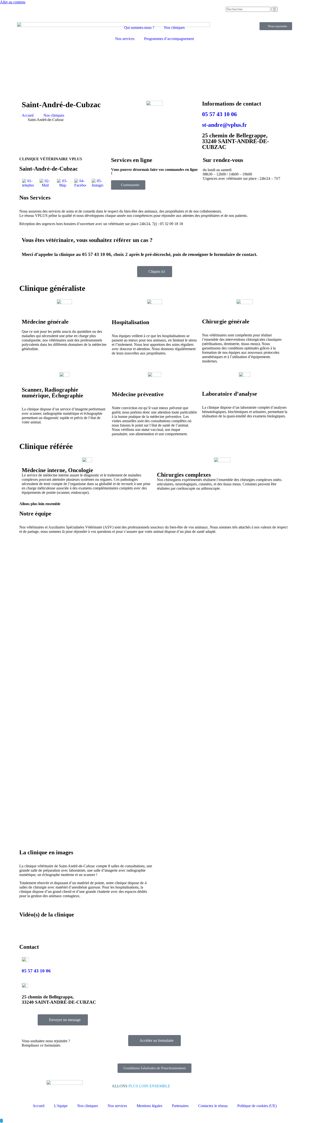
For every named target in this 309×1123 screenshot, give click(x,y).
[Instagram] (176, 13)
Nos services (124, 39)
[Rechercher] (274, 9)
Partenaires (180, 1106)
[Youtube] (202, 13)
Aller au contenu (12, 2)
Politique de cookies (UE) (257, 1106)
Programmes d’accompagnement (169, 39)
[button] (223, 851)
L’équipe (61, 1106)
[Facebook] (163, 13)
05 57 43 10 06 (219, 114)
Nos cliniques (174, 28)
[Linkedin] (189, 13)
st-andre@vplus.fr (224, 125)
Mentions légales (149, 1106)
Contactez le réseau (213, 1106)
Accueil (38, 1106)
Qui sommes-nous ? (139, 28)
